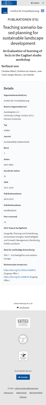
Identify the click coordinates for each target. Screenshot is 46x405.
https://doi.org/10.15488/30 (16, 276)
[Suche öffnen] (43, 3)
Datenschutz (21, 392)
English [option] (36, 3)
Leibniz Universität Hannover (26, 388)
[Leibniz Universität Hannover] (9, 3)
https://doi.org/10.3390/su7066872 (20, 270)
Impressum (8, 392)
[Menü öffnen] (43, 11)
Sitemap (23, 397)
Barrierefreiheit (36, 392)
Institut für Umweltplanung (24, 11)
